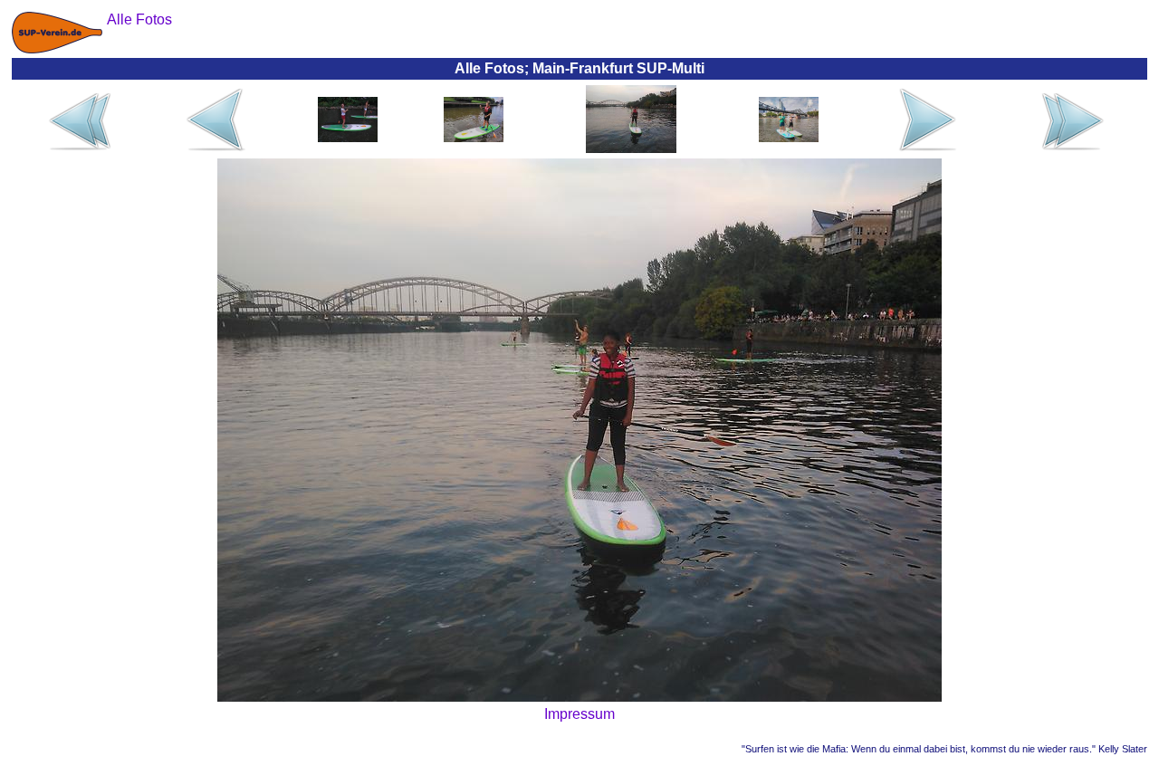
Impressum (579, 714)
